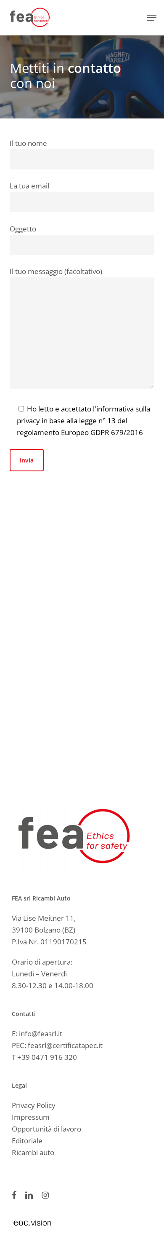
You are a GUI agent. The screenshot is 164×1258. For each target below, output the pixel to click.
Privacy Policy (34, 1105)
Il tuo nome (28, 143)
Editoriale (27, 1140)
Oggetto (23, 229)
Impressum (31, 1117)
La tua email (29, 186)
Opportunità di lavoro (46, 1129)
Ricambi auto (33, 1152)
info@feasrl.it (40, 1033)
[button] (151, 17)
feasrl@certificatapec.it (65, 1045)
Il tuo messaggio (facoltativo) (56, 271)
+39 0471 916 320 (47, 1057)
